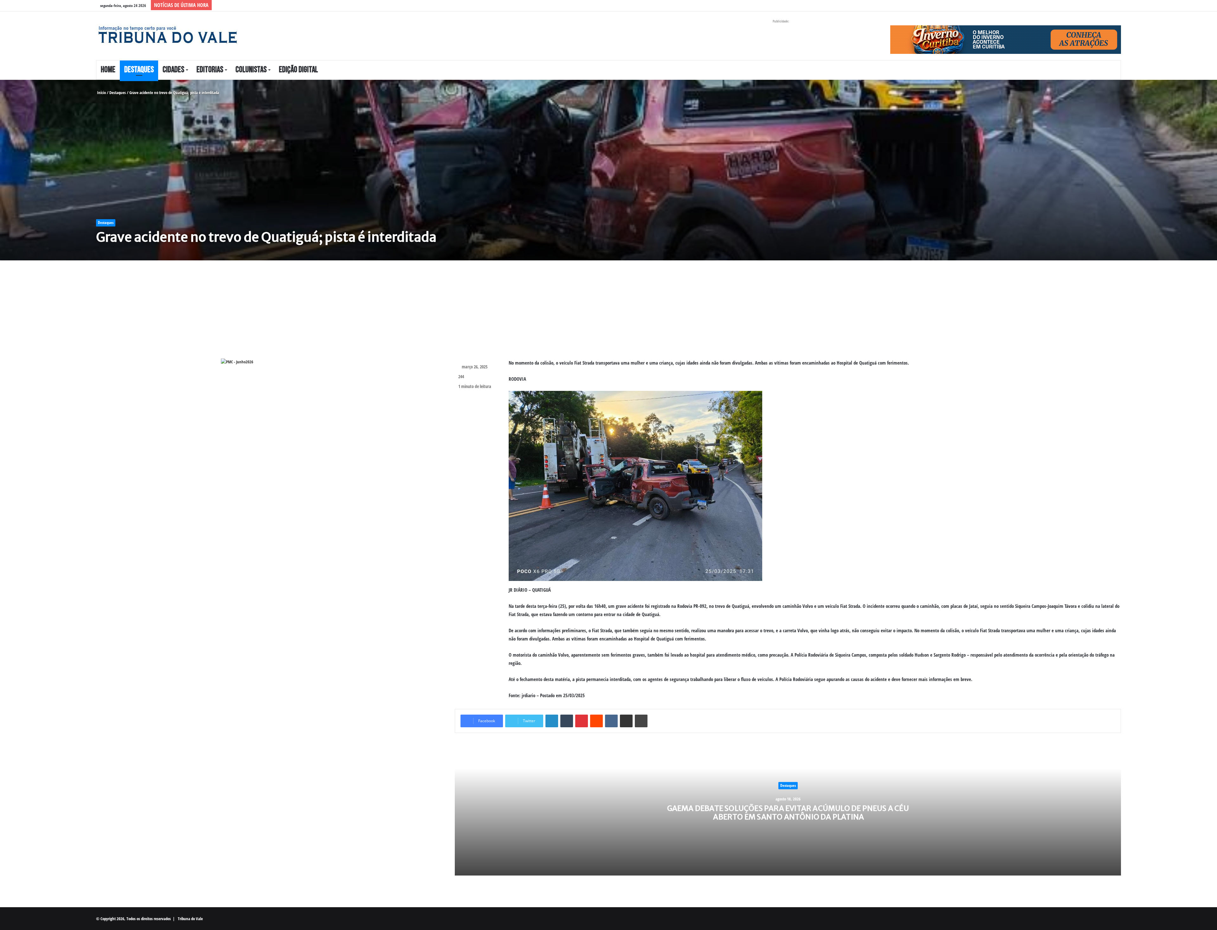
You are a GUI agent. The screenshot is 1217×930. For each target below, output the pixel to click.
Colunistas (251, 70)
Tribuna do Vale (190, 918)
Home (108, 70)
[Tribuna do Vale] (167, 35)
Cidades (173, 70)
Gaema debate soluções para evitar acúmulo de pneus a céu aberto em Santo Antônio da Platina (788, 812)
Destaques (139, 70)
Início (101, 92)
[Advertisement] (281, 314)
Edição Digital (298, 70)
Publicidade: (781, 21)
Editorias (209, 70)
